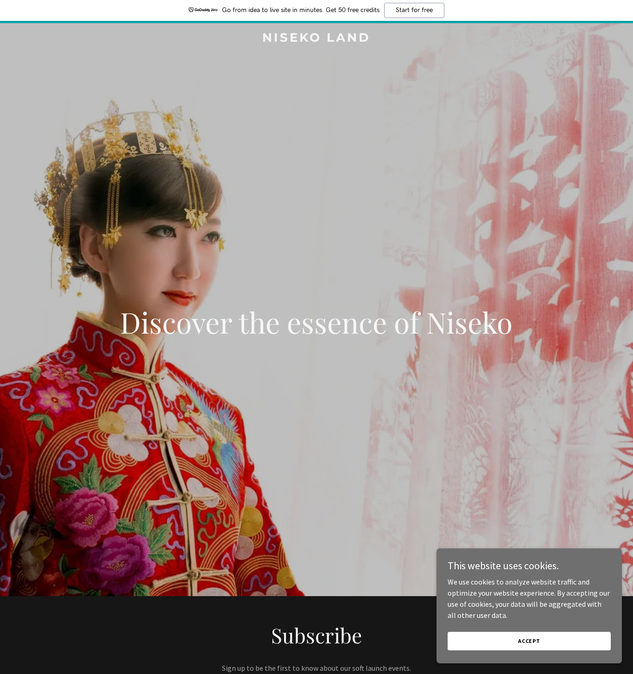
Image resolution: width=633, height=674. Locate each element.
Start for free (414, 10)
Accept (529, 640)
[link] (316, 39)
